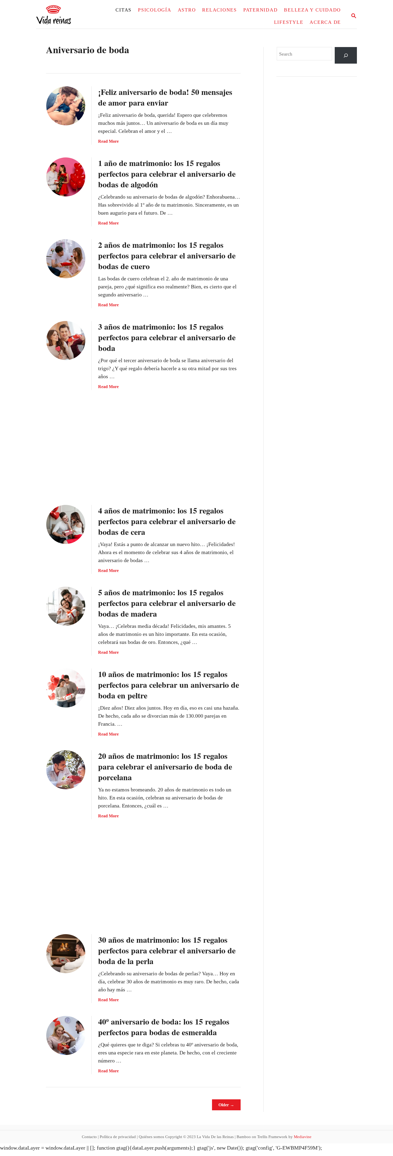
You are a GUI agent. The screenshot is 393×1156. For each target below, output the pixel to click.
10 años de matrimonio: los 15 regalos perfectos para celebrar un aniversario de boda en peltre (168, 684)
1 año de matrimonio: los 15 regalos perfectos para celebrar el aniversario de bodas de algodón (167, 173)
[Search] (346, 55)
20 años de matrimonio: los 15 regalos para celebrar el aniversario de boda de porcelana (165, 766)
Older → (226, 1105)
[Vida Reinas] (68, 16)
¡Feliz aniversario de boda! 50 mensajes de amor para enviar (165, 97)
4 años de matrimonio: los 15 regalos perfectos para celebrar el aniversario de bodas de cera (167, 521)
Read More (108, 141)
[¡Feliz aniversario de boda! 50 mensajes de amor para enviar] (65, 105)
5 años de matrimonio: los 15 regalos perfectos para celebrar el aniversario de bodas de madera (167, 602)
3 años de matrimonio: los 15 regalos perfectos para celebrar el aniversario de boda (167, 337)
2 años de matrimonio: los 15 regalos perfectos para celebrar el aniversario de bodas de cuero (167, 255)
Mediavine (302, 1137)
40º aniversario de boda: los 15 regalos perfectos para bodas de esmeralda (163, 1026)
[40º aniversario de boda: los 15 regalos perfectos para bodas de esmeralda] (65, 1035)
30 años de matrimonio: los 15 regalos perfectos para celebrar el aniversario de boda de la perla (167, 950)
